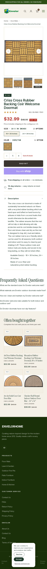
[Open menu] (43, 11)
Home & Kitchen (8, 485)
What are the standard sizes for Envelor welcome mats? (22, 285)
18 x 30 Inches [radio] (11, 134)
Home (6, 21)
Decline (19, 554)
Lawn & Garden (8, 466)
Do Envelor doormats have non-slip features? (18, 309)
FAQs (4, 502)
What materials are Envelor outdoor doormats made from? (23, 290)
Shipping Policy (8, 511)
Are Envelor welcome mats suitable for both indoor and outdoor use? (22, 302)
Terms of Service (9, 543)
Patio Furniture (7, 475)
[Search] (25, 11)
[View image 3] (28, 83)
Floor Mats (6, 461)
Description (13, 198)
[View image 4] (38, 83)
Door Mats (14, 21)
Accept (19, 559)
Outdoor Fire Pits (8, 471)
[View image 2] (18, 83)
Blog (4, 538)
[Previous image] (8, 51)
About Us (5, 529)
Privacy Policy (7, 516)
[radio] (8, 146)
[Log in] (31, 11)
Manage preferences (22, 564)
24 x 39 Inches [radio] (28, 134)
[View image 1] (8, 83)
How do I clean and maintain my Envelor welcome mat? (21, 296)
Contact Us (6, 497)
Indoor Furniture (8, 480)
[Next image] (38, 51)
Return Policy (7, 507)
